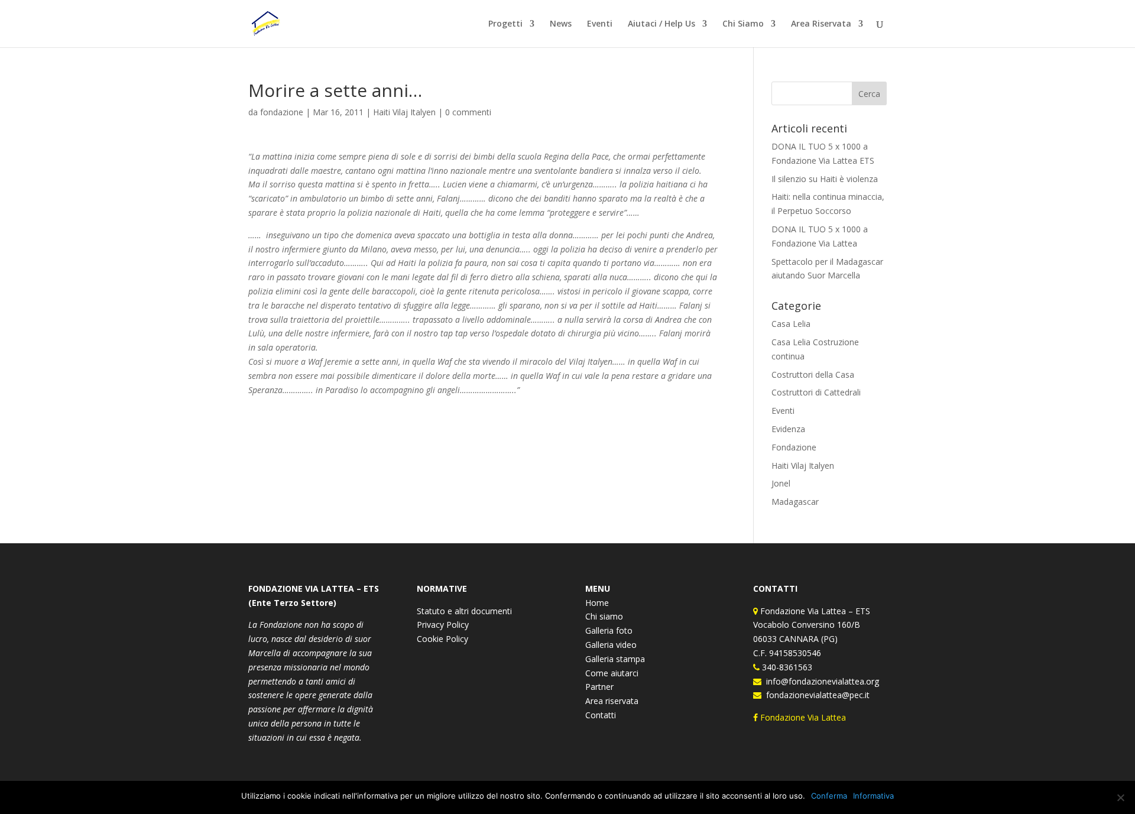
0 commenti (468, 112)
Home (597, 602)
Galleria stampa (615, 658)
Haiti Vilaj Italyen (404, 112)
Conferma (829, 795)
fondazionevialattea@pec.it (815, 695)
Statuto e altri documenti (464, 611)
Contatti (600, 715)
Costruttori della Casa (812, 374)
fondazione (281, 112)
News (561, 24)
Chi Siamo (743, 24)
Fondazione (793, 447)
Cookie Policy (442, 638)
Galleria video (611, 644)
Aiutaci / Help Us (661, 24)
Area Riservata (821, 24)
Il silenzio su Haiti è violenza (824, 178)
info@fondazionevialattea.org (820, 681)
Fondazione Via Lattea (803, 717)
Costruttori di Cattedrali (816, 392)
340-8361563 (786, 667)
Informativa (873, 795)
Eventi (599, 24)
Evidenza (788, 428)
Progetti (505, 24)
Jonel (780, 483)
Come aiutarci (611, 673)
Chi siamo (604, 616)
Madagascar (795, 501)
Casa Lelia (790, 323)
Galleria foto (609, 630)
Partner (599, 686)
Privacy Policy (443, 624)
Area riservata (611, 700)
